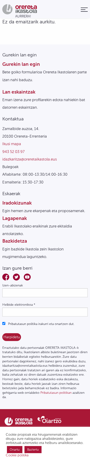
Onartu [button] (15, 449)
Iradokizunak (17, 203)
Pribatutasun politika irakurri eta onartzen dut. (40, 324)
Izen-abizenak (12, 285)
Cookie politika (17, 455)
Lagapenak (14, 218)
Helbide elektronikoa (18, 305)
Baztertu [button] (33, 449)
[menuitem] (84, 9)
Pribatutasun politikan (56, 393)
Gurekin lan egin (21, 64)
